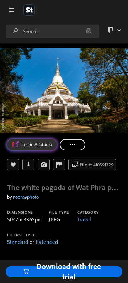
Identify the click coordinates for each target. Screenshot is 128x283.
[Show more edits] (72, 144)
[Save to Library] (13, 164)
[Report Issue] (59, 164)
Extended (47, 241)
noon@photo (26, 197)
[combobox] (52, 31)
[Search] (16, 31)
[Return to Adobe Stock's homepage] (29, 10)
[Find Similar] (44, 164)
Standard (17, 241)
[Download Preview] (28, 164)
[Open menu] (12, 10)
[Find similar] (88, 31)
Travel (84, 219)
